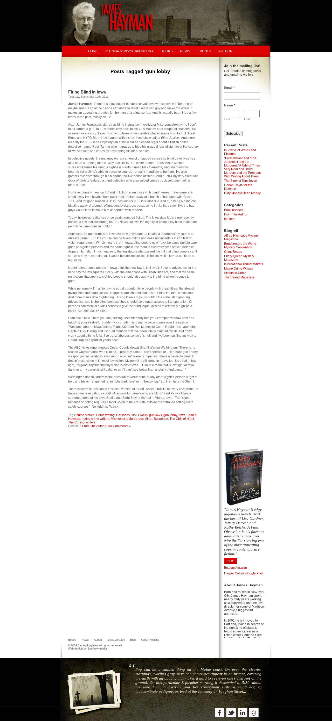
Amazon (241, 567)
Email (229, 88)
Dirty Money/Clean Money (242, 193)
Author (98, 639)
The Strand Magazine (239, 277)
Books (72, 639)
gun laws (155, 415)
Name (229, 105)
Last (247, 119)
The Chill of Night (182, 419)
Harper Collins (234, 573)
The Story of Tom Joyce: (241, 181)
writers (90, 422)
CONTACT (156, 59)
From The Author (94, 426)
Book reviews (233, 210)
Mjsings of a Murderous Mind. (131, 419)
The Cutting (76, 422)
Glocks (143, 415)
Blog (133, 639)
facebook (220, 713)
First (227, 119)
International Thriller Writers (243, 264)
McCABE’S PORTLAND (123, 59)
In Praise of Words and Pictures (129, 51)
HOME (93, 51)
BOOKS (167, 51)
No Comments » (119, 426)
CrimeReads (233, 252)
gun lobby (170, 415)
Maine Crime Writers (238, 268)
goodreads (254, 713)
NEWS (185, 51)
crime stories (85, 415)
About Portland (150, 639)
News (85, 639)
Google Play (254, 573)
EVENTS (204, 51)
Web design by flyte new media (87, 648)
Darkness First (126, 415)
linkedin (243, 713)
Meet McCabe (116, 639)
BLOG (92, 59)
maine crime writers (95, 419)
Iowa (182, 415)
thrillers (229, 219)
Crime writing (105, 415)
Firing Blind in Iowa (87, 92)
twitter (231, 713)
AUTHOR (225, 51)
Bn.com (229, 567)
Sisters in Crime (235, 273)
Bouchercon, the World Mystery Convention (240, 245)
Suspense (161, 419)
